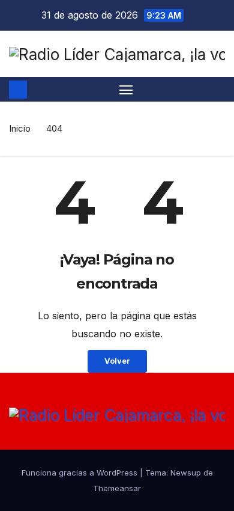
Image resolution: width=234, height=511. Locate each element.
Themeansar (117, 488)
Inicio (20, 128)
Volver (117, 361)
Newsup (185, 472)
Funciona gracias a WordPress (81, 472)
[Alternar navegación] (126, 89)
